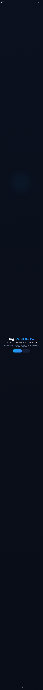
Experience (12, 2)
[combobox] (39, 2)
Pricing (28, 2)
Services (23, 2)
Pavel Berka (2, 2)
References (18, 2)
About (8, 2)
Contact (32, 2)
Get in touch (17, 351)
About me (26, 351)
